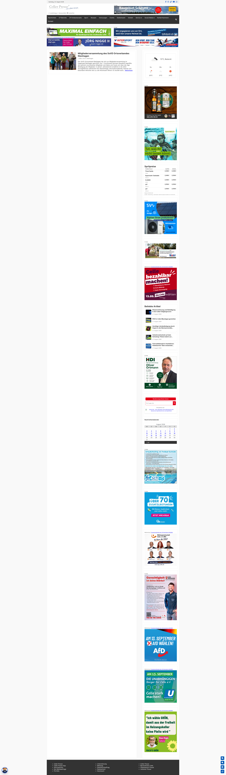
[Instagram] (168, 2)
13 (160, 433)
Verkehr (130, 18)
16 (174, 433)
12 (156, 433)
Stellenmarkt (121, 18)
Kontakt (50, 21)
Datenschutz (101, 769)
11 (151, 433)
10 (147, 433)
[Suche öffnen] (176, 19)
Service (138, 18)
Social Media (149, 18)
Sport (86, 18)
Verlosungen (103, 18)
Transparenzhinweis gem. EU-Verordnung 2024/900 (64, 37)
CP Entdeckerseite (75, 18)
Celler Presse (58, 764)
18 (151, 435)
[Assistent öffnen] (5, 770)
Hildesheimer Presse (147, 767)
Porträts (56, 771)
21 (165, 435)
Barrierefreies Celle (146, 766)
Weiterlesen (129, 70)
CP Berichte (63, 18)
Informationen (58, 767)
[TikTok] (171, 2)
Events (112, 18)
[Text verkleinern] (222, 762)
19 (156, 435)
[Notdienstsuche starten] (174, 403)
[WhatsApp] (176, 2)
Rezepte (93, 18)
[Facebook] (165, 2)
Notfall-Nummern (163, 18)
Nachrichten (52, 18)
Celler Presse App (60, 766)
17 (147, 435)
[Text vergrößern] (222, 758)
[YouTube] (174, 2)
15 (170, 433)
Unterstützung (102, 764)
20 (161, 435)
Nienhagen (90, 58)
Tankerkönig (150, 194)
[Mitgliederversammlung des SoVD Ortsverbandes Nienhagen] (63, 69)
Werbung (100, 766)
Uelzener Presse (145, 769)
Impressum (100, 771)
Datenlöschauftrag (103, 767)
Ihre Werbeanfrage (60, 769)
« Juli (147, 442)
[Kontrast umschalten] (222, 767)
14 (165, 433)
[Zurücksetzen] (222, 771)
